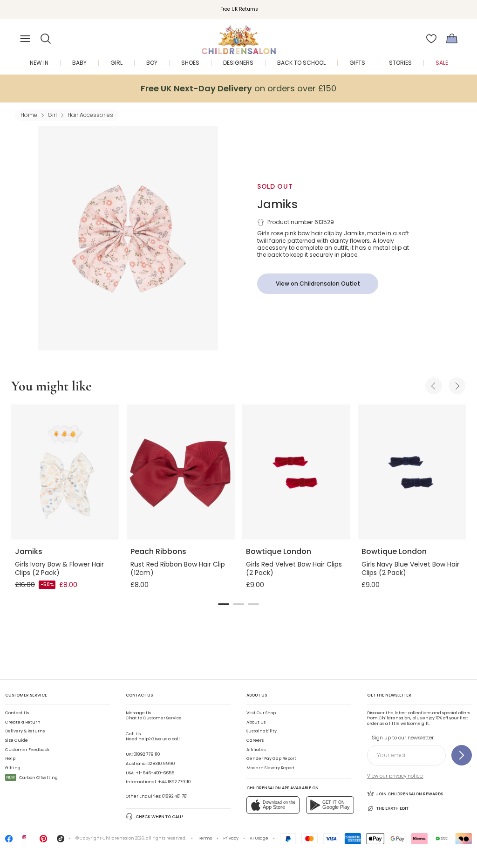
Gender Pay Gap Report (271, 758)
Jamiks (277, 204)
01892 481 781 (175, 796)
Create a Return (23, 722)
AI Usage (259, 838)
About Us (256, 722)
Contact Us (17, 713)
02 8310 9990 (161, 763)
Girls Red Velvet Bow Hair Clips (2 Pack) (294, 568)
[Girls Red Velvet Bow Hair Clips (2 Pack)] (296, 472)
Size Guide (16, 740)
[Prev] (433, 385)
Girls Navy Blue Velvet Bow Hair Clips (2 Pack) (410, 568)
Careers (255, 740)
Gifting (12, 768)
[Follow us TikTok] (60, 841)
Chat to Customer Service (154, 715)
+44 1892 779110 (174, 782)
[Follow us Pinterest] (43, 841)
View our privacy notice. (395, 775)
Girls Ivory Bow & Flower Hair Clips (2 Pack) (59, 568)
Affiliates (256, 749)
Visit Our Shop (261, 713)
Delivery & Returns (25, 731)
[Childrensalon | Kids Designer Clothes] (238, 36)
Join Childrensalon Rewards (409, 794)
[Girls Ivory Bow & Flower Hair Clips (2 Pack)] (65, 472)
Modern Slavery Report (270, 768)
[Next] (457, 385)
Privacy (230, 838)
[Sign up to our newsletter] (461, 755)
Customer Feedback (27, 749)
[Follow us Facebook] (9, 841)
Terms (205, 838)
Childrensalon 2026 (123, 838)
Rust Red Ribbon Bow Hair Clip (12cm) (177, 568)
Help (10, 758)
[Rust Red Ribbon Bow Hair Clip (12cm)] (181, 472)
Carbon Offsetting (32, 777)
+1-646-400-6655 (155, 773)
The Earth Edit (392, 808)
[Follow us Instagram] (26, 841)
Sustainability (261, 731)
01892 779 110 (147, 754)
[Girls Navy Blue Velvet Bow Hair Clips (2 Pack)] (412, 472)
